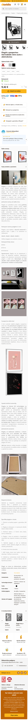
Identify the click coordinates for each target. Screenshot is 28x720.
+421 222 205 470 (8, 665)
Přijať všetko (14, 715)
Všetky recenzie (10, 132)
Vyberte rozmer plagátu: (8, 68)
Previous (2, 620)
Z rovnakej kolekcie (6, 611)
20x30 (3, 71)
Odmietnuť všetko (14, 711)
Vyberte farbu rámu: (7, 61)
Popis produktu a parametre (8, 166)
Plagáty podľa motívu (22, 13)
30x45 (8, 71)
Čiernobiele (17, 573)
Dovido (24, 125)
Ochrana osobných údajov (7, 690)
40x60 (13, 71)
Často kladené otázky (19, 690)
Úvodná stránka (5, 13)
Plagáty (13, 13)
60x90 (17, 71)
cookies (16, 702)
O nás (15, 687)
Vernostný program (18, 688)
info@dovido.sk (23, 665)
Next (24, 29)
